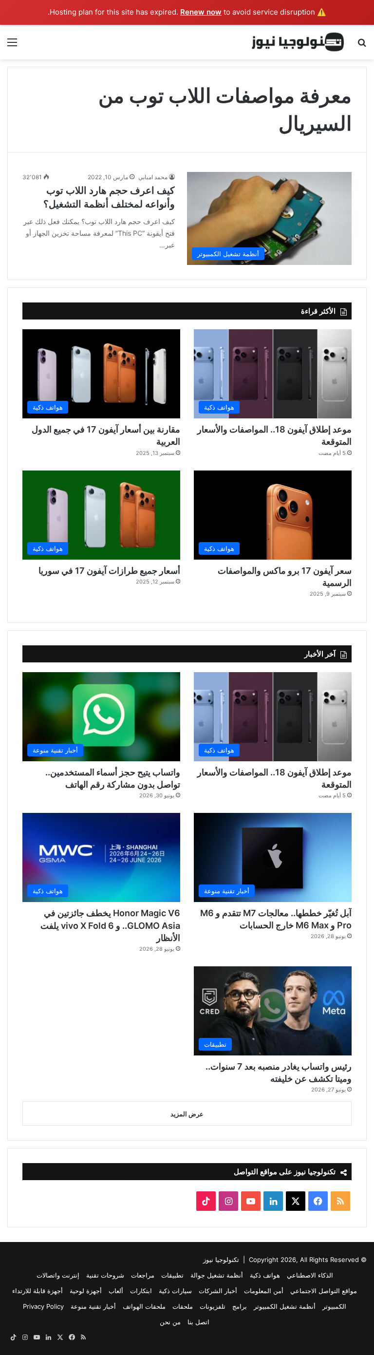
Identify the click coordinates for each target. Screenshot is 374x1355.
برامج (239, 1306)
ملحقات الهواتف (144, 1306)
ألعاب (116, 1291)
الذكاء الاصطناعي (310, 1275)
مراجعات (142, 1275)
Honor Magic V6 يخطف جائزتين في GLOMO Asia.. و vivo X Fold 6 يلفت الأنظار (110, 925)
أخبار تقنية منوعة (93, 1306)
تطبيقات (172, 1275)
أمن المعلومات (263, 1291)
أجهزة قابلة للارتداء (37, 1291)
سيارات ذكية (175, 1291)
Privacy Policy (43, 1306)
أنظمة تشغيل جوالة (216, 1275)
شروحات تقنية (105, 1275)
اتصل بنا (198, 1322)
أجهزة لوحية (86, 1291)
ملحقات (182, 1306)
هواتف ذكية (265, 1275)
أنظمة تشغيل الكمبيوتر (285, 1306)
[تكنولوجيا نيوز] (298, 42)
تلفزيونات (212, 1306)
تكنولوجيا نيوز (221, 1259)
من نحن (170, 1322)
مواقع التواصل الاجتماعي (323, 1291)
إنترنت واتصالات (58, 1275)
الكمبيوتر (334, 1306)
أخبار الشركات (218, 1291)
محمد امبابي (153, 177)
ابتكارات (141, 1291)
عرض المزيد (187, 1114)
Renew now (201, 12)
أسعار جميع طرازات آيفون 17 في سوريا (109, 570)
